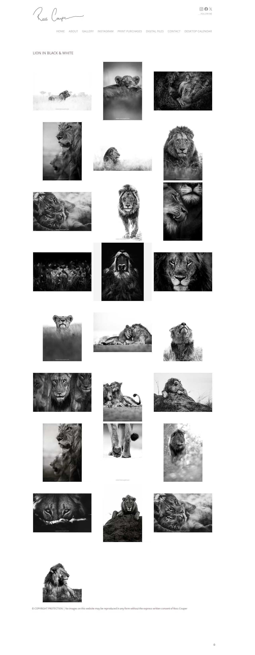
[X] (211, 9)
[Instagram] (201, 9)
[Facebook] (206, 9)
